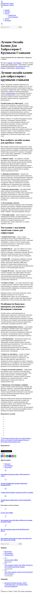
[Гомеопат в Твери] (7, 4)
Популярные (9, 465)
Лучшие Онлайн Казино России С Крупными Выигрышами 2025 (15, 441)
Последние (8, 467)
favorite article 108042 (7, 512)
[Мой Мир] (7, 456)
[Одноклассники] (4, 456)
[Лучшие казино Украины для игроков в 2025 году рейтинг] (6, 489)
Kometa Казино (11, 93)
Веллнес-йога (16, 584)
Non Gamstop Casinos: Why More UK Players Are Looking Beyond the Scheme (19, 566)
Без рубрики (17, 63)
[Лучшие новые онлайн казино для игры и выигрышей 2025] (6, 496)
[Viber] (12, 456)
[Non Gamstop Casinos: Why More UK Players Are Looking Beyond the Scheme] (6, 516)
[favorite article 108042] (6, 509)
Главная (9, 63)
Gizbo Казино (10, 68)
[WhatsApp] (15, 456)
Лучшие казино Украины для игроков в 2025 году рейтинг (17, 492)
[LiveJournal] (10, 456)
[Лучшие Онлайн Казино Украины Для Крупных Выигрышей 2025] (6, 480)
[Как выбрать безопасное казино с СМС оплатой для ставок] (6, 470)
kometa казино (20, 68)
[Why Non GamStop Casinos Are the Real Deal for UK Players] (6, 525)
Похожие (7, 464)
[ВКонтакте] (2, 456)
